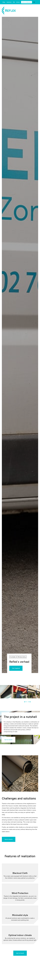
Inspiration (9, 2)
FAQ (14, 2)
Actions (18, 2)
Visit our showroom (26, 2)
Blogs (4, 2)
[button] (25, 701)
